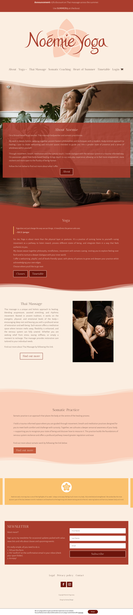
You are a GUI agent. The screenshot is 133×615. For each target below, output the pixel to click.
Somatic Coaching (59, 69)
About (12, 69)
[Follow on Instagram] (69, 584)
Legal (52, 575)
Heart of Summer (84, 69)
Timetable (104, 69)
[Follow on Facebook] (63, 584)
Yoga (22, 69)
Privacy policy (65, 575)
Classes (20, 273)
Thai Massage (37, 69)
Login (115, 69)
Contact (80, 575)
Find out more (31, 356)
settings (80, 612)
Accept (93, 612)
